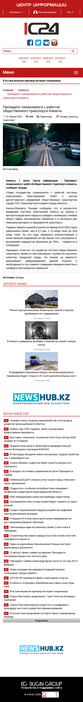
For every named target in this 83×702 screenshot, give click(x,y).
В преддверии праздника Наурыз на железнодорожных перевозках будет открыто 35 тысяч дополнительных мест (41, 374)
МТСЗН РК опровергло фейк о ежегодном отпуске (39, 578)
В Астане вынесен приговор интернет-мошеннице (39, 591)
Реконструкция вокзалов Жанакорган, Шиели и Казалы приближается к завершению (41, 311)
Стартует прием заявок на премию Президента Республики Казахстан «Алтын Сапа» (35, 554)
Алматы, (74, 116)
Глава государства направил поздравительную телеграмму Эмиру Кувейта (34, 571)
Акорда (19, 277)
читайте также (15, 284)
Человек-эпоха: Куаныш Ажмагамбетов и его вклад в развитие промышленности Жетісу (38, 422)
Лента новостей (16, 414)
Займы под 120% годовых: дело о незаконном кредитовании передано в (34, 430)
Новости (23, 90)
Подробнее (41, 620)
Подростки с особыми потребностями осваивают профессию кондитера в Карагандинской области (36, 490)
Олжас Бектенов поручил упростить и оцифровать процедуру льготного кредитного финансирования (36, 606)
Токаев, (64, 116)
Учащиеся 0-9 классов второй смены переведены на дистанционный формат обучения (37, 520)
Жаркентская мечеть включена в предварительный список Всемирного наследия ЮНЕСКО (37, 447)
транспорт (9, 120)
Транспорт (46, 116)
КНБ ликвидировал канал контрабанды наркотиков (39, 496)
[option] (41, 80)
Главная (8, 90)
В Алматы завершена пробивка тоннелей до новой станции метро (41, 343)
